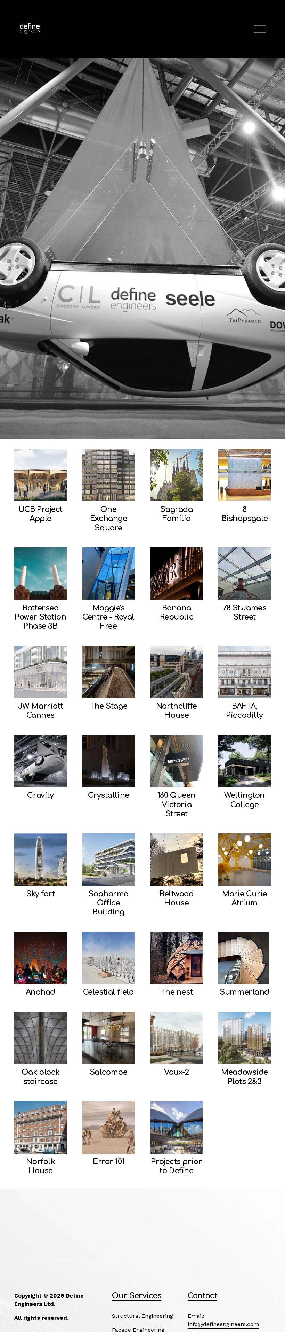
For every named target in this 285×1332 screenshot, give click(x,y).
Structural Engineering (142, 1315)
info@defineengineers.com (223, 1324)
